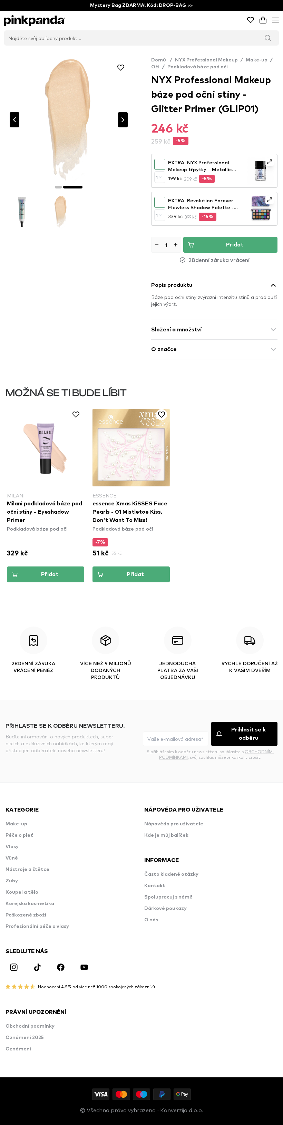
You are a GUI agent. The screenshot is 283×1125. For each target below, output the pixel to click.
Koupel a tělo (22, 892)
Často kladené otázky (171, 874)
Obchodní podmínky (30, 1026)
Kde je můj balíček (166, 835)
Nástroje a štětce (27, 869)
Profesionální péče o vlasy (37, 926)
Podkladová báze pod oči (197, 67)
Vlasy (12, 846)
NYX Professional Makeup (206, 60)
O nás (151, 920)
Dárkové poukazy (165, 908)
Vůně (12, 858)
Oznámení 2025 (25, 1037)
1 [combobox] (157, 177)
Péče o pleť (19, 835)
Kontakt (154, 885)
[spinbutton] (166, 244)
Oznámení (18, 1049)
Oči (155, 67)
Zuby (12, 881)
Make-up (256, 60)
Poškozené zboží (26, 915)
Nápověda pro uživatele (173, 824)
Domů (161, 60)
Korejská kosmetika (30, 903)
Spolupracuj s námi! (168, 897)
